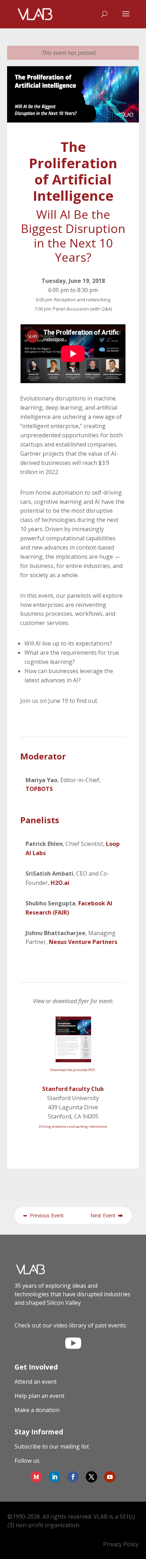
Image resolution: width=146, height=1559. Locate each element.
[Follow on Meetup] (36, 1477)
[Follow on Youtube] (110, 1477)
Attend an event (36, 1382)
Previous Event (43, 1215)
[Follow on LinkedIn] (54, 1477)
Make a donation (37, 1410)
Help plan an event (39, 1396)
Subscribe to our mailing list (52, 1446)
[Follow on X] (91, 1477)
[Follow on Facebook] (73, 1477)
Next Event (106, 1215)
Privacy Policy (121, 1544)
